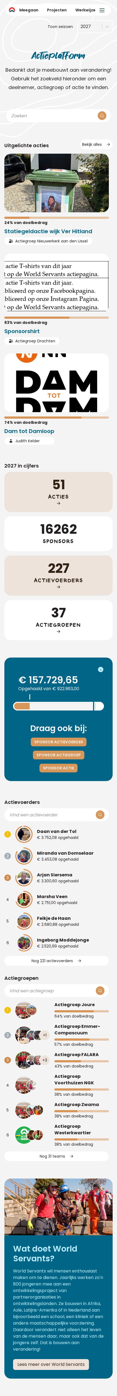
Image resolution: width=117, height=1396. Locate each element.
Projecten (57, 10)
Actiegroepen (21, 978)
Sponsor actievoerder (58, 742)
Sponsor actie (58, 768)
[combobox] (80, 26)
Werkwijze (85, 10)
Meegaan (28, 10)
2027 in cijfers (21, 465)
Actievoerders (22, 802)
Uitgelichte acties (26, 145)
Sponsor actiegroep (58, 755)
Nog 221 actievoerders (52, 961)
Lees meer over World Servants (51, 1364)
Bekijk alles (92, 144)
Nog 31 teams (52, 1156)
